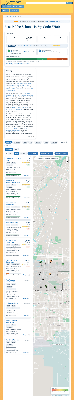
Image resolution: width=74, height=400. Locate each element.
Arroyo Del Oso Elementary (14, 109)
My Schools (32, 153)
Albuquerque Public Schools (13, 189)
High (31, 142)
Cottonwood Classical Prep (25, 46)
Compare (25, 175)
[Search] (67, 3)
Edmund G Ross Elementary (11, 261)
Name (10, 153)
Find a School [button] (7, 6)
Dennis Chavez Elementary (11, 204)
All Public (8, 142)
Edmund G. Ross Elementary (14, 89)
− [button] (67, 161)
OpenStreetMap (65, 395)
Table (15, 149)
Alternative (38, 142)
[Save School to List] (29, 175)
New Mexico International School (20, 52)
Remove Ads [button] (14, 10)
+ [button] (67, 159)
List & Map (9, 149)
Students (22, 153)
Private (46, 142)
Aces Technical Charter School (11, 281)
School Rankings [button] (18, 6)
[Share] (71, 3)
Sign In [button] (6, 10)
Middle (25, 142)
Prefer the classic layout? (52, 21)
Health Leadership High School (17, 129)
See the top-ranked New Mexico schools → (19, 64)
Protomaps (58, 395)
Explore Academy (12, 303)
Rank (16, 153)
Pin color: (61, 153)
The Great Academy (12, 340)
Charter (64, 142)
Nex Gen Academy (47, 52)
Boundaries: (46, 153)
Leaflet (52, 395)
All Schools (54, 142)
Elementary (17, 142)
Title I (8, 145)
